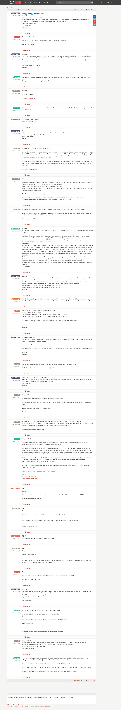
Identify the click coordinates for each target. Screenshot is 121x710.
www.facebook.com (28, 98)
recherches (42, 706)
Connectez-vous (57, 697)
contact (46, 2)
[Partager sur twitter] (94, 19)
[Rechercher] (92, 2)
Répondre (27, 33)
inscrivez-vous (68, 697)
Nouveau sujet (22, 10)
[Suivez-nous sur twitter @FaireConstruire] (101, 2)
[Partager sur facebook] (94, 16)
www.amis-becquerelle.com (66, 465)
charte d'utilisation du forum (15, 704)
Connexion (31, 10)
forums (28, 2)
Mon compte (110, 2)
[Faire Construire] (13, 2)
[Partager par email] (94, 24)
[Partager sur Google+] (94, 21)
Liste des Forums (12, 694)
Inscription (29, 694)
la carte (37, 2)
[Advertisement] (51, 686)
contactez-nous (47, 706)
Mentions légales (25, 706)
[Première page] (71, 10)
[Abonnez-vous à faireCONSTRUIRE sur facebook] (97, 2)
